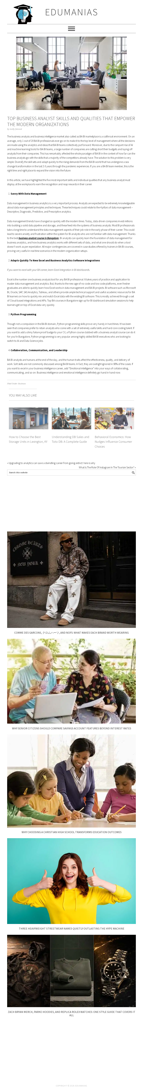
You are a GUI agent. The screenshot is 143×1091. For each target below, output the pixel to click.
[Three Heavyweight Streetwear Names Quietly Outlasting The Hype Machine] (71, 923)
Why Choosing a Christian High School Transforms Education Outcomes (72, 832)
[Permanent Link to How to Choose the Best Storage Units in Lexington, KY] (28, 409)
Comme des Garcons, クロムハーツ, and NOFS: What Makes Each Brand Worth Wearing (71, 632)
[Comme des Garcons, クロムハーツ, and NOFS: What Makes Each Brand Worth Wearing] (71, 627)
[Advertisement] (71, 503)
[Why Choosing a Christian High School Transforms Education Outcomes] (71, 826)
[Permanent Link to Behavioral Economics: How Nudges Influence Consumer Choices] (114, 409)
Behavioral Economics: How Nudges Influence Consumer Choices (113, 441)
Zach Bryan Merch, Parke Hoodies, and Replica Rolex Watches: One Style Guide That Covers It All (71, 1013)
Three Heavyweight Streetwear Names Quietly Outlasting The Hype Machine (71, 928)
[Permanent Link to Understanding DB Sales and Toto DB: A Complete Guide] (71, 409)
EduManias (71, 12)
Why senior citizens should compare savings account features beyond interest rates (71, 728)
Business (22, 384)
